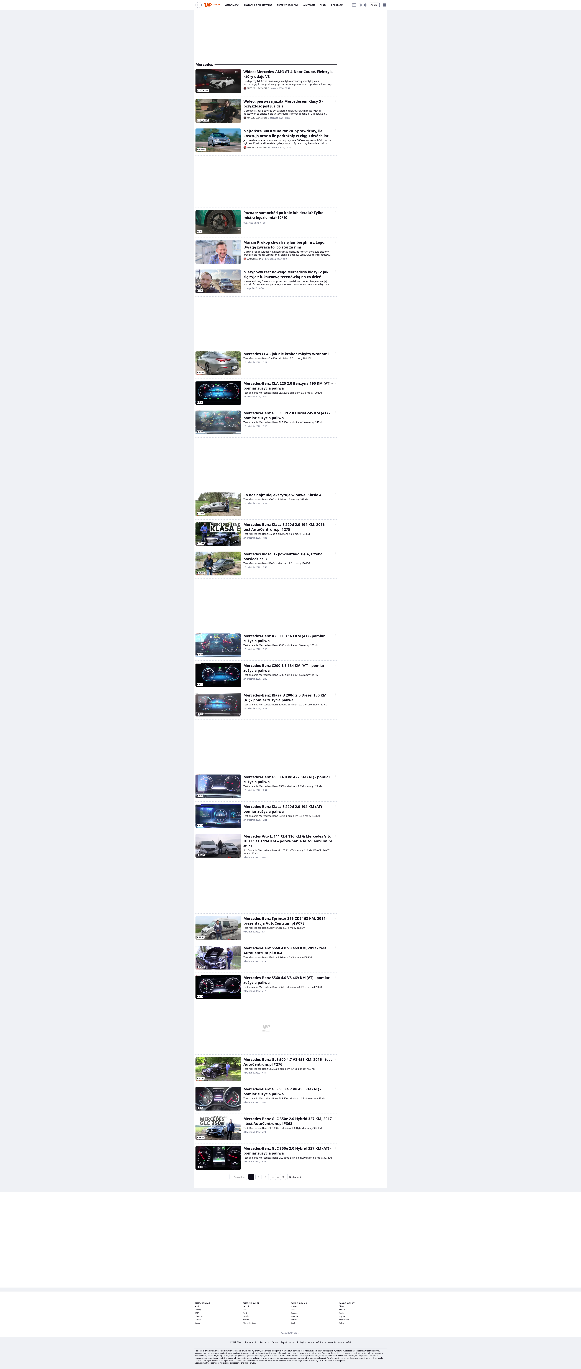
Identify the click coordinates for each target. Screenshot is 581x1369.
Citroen (198, 1319)
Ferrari (246, 1306)
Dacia (197, 1323)
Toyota (342, 1316)
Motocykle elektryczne (258, 5)
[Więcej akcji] (335, 71)
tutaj (253, 1363)
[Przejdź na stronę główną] (198, 7)
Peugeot (294, 1313)
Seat (293, 1323)
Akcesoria (309, 5)
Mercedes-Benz (249, 1323)
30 (283, 1177)
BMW (197, 1313)
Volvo (341, 1323)
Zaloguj (374, 4)
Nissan (294, 1306)
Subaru (342, 1309)
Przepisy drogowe (288, 5)
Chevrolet (199, 1316)
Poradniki (337, 5)
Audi (197, 1306)
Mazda (246, 1319)
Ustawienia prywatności (336, 1342)
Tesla (341, 1313)
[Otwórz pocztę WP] (354, 5)
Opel (293, 1309)
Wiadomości (232, 5)
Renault (294, 1319)
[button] (362, 5)
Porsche (294, 1316)
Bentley (198, 1309)
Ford (245, 1313)
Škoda (341, 1306)
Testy (323, 5)
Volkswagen (344, 1319)
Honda (246, 1316)
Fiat (244, 1309)
